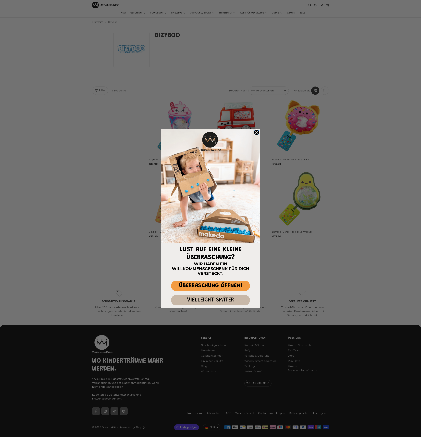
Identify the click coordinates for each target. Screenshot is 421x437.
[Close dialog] (256, 132)
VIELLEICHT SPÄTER (210, 300)
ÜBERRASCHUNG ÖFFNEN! (210, 286)
